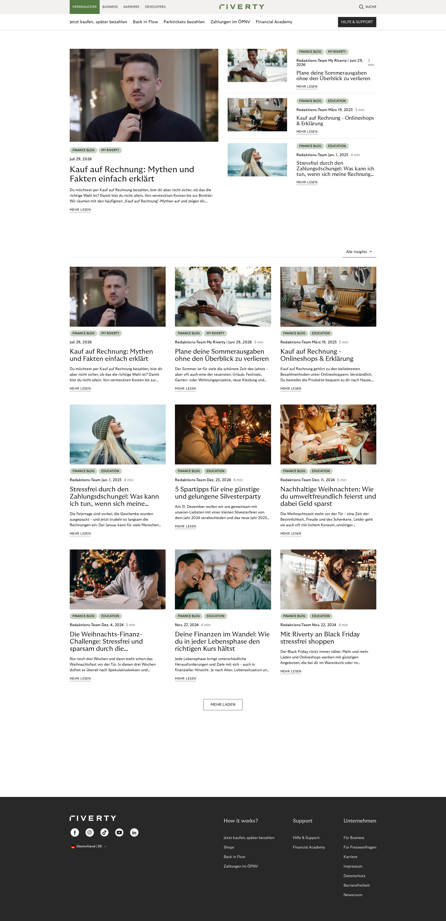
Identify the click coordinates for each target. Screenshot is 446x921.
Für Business (354, 838)
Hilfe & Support (357, 22)
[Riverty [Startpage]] (240, 7)
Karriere (350, 857)
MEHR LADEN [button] (223, 705)
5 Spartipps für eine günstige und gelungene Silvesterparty (218, 493)
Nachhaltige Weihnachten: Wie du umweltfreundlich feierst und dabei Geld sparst (328, 496)
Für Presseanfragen (360, 847)
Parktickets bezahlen (184, 22)
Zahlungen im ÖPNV (230, 22)
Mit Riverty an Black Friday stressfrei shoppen (320, 638)
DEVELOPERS (155, 7)
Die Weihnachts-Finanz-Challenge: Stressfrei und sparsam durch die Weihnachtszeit (106, 641)
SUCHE (370, 7)
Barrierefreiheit (357, 885)
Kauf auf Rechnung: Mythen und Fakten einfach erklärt (132, 174)
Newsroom (353, 895)
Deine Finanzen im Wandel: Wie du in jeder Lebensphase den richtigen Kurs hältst (222, 641)
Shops (229, 847)
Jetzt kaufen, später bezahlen (98, 22)
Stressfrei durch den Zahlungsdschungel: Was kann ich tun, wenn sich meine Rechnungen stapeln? (336, 169)
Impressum (353, 866)
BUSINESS (110, 7)
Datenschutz (354, 876)
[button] (359, 252)
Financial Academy (274, 22)
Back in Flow (145, 22)
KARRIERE (131, 7)
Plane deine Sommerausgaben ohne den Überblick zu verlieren (333, 75)
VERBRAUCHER (84, 7)
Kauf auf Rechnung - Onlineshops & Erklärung (335, 120)
